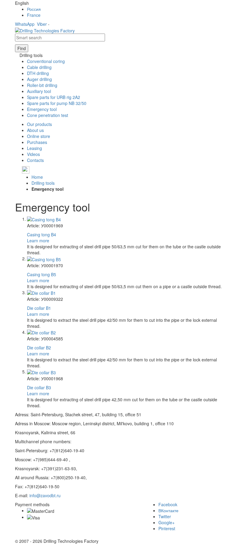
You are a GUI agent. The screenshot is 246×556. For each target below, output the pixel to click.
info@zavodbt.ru (45, 495)
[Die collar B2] (41, 332)
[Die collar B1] (41, 292)
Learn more (38, 241)
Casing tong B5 (41, 274)
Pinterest (166, 528)
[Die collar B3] (41, 372)
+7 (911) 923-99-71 (48, 169)
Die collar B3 (39, 387)
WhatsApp (24, 24)
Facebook (167, 504)
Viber (42, 24)
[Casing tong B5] (44, 259)
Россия (34, 9)
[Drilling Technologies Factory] (45, 30)
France (33, 15)
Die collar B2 (39, 348)
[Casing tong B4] (44, 219)
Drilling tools (43, 183)
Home (37, 177)
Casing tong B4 (41, 235)
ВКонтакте (168, 510)
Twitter (164, 516)
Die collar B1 (39, 308)
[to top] (0, 553)
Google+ (166, 522)
